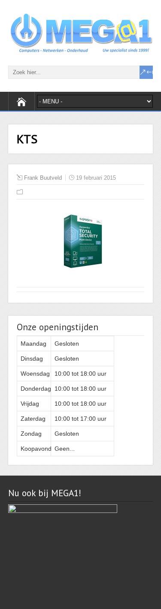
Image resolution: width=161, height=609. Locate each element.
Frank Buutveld (43, 178)
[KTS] (81, 273)
